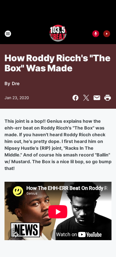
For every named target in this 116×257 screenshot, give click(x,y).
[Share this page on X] (86, 98)
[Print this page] (107, 98)
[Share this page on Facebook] (75, 98)
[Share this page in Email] (97, 98)
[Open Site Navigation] (8, 33)
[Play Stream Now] (106, 33)
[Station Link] (58, 34)
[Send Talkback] (95, 33)
